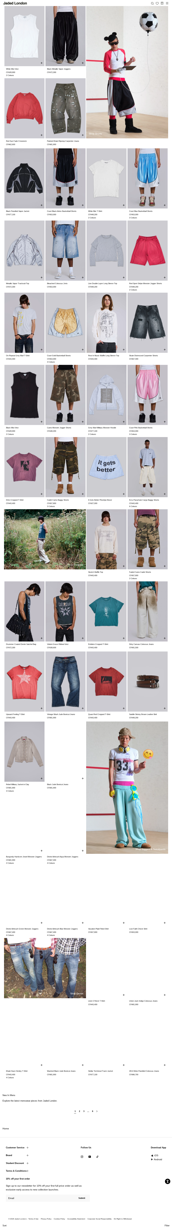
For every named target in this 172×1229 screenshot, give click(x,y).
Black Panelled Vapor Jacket (17, 211)
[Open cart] (162, 3)
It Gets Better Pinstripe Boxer (100, 500)
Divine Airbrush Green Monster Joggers (22, 929)
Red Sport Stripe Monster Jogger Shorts (145, 283)
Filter (167, 1225)
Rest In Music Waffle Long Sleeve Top (103, 356)
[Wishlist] (157, 3)
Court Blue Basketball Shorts (141, 211)
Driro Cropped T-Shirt (15, 500)
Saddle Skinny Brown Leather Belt (143, 714)
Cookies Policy (59, 1219)
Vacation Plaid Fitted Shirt (98, 929)
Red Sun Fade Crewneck (16, 141)
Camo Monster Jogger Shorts (59, 428)
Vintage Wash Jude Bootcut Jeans (61, 714)
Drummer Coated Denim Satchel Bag (21, 644)
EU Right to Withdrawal (123, 1219)
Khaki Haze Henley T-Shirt (17, 1071)
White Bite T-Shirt (95, 211)
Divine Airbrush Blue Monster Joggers (62, 929)
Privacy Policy (46, 1219)
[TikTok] (97, 1156)
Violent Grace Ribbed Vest (57, 644)
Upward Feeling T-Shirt (15, 714)
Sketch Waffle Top (95, 572)
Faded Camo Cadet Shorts (140, 572)
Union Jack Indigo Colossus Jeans (143, 1001)
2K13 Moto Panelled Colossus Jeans (144, 1071)
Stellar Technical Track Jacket (100, 1071)
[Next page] (97, 1112)
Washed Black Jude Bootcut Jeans (61, 1071)
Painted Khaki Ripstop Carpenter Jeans (63, 141)
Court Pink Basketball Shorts (141, 428)
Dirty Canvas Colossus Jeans (141, 644)
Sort (5, 1225)
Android (158, 1159)
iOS (156, 1155)
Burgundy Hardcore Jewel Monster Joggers (24, 857)
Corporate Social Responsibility (100, 1219)
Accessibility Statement (76, 1219)
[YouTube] (90, 1156)
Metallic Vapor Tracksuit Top (17, 283)
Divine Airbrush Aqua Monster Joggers (62, 857)
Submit (81, 1198)
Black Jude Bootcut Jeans (57, 784)
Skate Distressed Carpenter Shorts (143, 356)
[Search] (152, 3)
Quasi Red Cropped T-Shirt (99, 714)
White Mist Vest (12, 69)
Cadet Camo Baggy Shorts (58, 500)
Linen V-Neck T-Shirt (96, 1001)
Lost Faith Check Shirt (138, 929)
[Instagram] (82, 1156)
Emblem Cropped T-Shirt (98, 644)
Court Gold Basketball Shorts (59, 356)
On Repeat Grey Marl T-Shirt (18, 356)
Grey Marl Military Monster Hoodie (102, 428)
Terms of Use (33, 1219)
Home (6, 1128)
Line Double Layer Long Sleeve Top (102, 283)
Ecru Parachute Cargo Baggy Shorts (144, 500)
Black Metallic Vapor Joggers (59, 69)
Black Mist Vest (12, 428)
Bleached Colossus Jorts (57, 283)
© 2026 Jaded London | (18, 1219)
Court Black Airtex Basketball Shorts (61, 211)
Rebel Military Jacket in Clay (17, 784)
